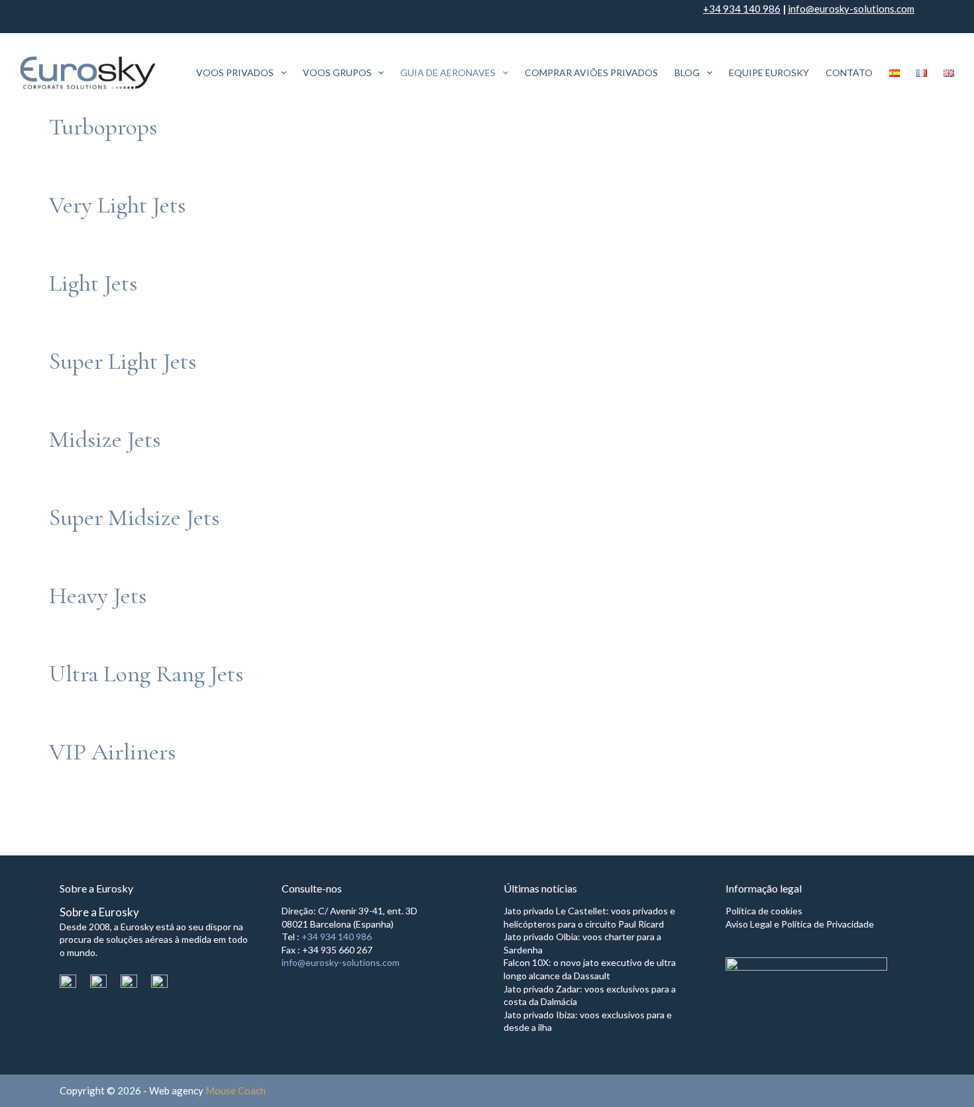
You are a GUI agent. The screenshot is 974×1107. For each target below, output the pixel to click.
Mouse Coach (235, 1090)
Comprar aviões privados (591, 72)
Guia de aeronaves (448, 72)
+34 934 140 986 (742, 9)
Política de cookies (764, 910)
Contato (849, 72)
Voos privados (235, 72)
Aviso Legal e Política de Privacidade (800, 924)
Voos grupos (337, 72)
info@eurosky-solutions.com (851, 9)
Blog (687, 72)
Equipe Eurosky (769, 72)
